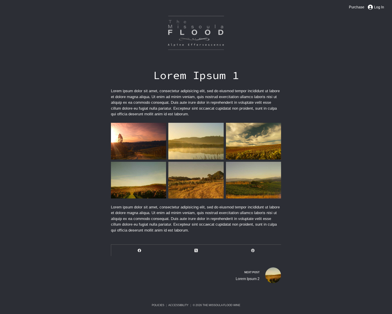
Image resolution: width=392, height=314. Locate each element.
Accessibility (178, 305)
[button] (138, 141)
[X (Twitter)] (196, 250)
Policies (158, 305)
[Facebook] (139, 250)
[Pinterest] (252, 250)
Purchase (356, 7)
